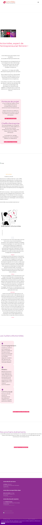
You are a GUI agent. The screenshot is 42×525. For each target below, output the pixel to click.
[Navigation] (38, 2)
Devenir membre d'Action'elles (21, 411)
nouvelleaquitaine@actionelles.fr (9, 505)
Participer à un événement (21, 447)
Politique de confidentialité (22, 519)
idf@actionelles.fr (6, 487)
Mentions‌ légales (14, 519)
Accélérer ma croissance (10, 141)
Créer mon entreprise (10, 118)
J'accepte (3, 523)
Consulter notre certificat (7, 510)
